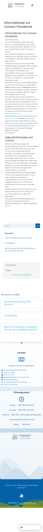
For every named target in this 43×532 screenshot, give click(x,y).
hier (8, 206)
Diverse (8, 270)
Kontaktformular (12, 118)
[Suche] (38, 226)
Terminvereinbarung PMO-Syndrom (18, 238)
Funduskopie (10, 243)
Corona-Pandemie (24, 275)
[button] (21, 496)
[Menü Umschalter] (32, 5)
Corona (14, 275)
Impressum (12, 503)
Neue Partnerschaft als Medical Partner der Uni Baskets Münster (20, 249)
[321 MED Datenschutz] (30, 519)
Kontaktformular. (15, 114)
